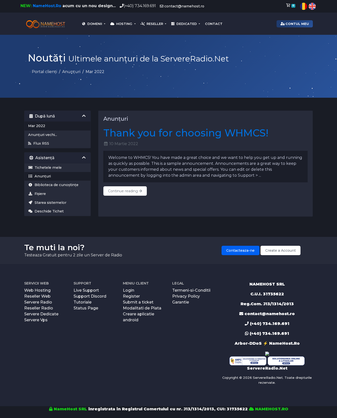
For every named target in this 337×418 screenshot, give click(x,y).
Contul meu (296, 24)
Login (128, 290)
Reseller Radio (38, 308)
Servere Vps (36, 320)
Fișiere (39, 193)
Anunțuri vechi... (42, 135)
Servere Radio (38, 302)
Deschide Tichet (48, 211)
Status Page (86, 308)
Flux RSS (40, 143)
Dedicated (186, 24)
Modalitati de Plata (142, 308)
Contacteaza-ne (240, 250)
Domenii (94, 24)
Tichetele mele (47, 167)
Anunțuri (71, 71)
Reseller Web (37, 296)
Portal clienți (44, 71)
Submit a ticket (138, 302)
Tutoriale (83, 302)
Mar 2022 (36, 126)
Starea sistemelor (49, 202)
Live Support (86, 290)
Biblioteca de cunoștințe (55, 185)
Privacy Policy (186, 296)
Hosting (123, 24)
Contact (214, 24)
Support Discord (90, 296)
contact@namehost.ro (183, 6)
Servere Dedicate (41, 314)
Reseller (154, 24)
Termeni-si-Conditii (191, 290)
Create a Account (280, 250)
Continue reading (123, 191)
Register (131, 296)
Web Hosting (37, 290)
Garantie (180, 302)
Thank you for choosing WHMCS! (185, 133)
